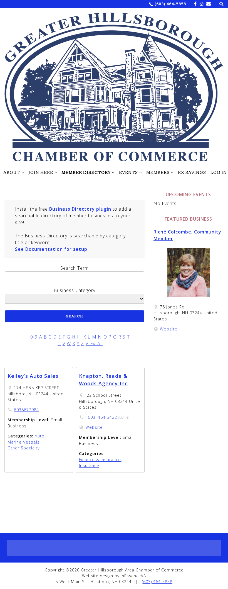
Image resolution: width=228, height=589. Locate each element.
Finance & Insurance (100, 459)
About (11, 173)
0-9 (34, 337)
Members (158, 173)
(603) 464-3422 (101, 417)
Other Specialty (24, 448)
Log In (218, 173)
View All (94, 343)
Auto (39, 436)
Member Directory (86, 173)
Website (94, 427)
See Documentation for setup (51, 249)
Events (128, 173)
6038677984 (26, 409)
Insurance (89, 465)
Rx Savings (192, 173)
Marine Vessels (24, 442)
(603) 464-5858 (170, 3)
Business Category (74, 290)
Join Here (40, 173)
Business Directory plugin (80, 209)
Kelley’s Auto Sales (33, 376)
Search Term (74, 268)
